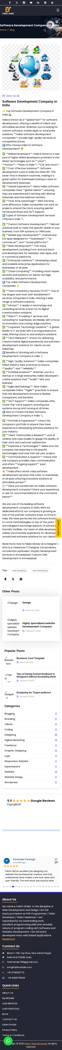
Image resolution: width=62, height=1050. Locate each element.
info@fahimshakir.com (19, 967)
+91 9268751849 (16, 977)
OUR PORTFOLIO (10, 1008)
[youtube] (31, 2)
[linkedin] (38, 2)
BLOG (5, 1014)
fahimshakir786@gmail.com (22, 962)
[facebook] (9, 2)
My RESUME (8, 998)
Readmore (8, 939)
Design (26, 602)
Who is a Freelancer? (14, 547)
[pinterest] (45, 2)
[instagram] (24, 2)
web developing (40, 570)
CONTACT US (9, 1019)
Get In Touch (58, 527)
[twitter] (16, 2)
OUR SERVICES (9, 1003)
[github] (52, 2)
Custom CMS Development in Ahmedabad (24, 556)
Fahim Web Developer (36, 1043)
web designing (19, 570)
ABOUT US (7, 992)
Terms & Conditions (13, 1035)
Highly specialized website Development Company (38, 625)
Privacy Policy (9, 1029)
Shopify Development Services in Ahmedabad (29, 552)
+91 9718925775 (15, 972)
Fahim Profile (9, 1024)
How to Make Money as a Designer (36, 544)
